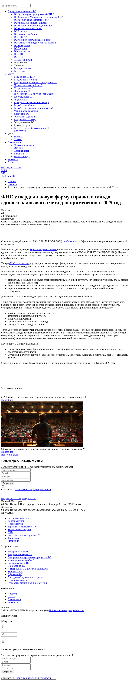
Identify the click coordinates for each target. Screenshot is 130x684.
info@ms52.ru (29, 498)
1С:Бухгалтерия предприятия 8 (34, 14)
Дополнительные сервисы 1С (24, 535)
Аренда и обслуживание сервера (31, 102)
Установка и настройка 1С (28, 85)
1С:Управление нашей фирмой (30, 22)
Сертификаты (21, 150)
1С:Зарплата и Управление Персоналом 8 (39, 17)
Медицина (13, 540)
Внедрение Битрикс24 (26, 79)
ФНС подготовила (19, 263)
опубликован (70, 241)
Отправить (8, 483)
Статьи (18, 139)
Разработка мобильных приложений (33, 108)
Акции (11, 162)
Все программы (22, 68)
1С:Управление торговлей (28, 28)
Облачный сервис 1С (25, 116)
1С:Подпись (20, 48)
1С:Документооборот (25, 34)
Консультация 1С (23, 96)
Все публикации (10, 454)
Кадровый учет (16, 521)
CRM (10, 532)
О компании (14, 142)
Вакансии (19, 153)
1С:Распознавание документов (36, 42)
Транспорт (13, 538)
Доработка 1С (21, 113)
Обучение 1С (21, 99)
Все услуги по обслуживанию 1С (32, 128)
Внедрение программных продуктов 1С (35, 82)
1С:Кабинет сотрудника (32, 39)
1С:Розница (20, 31)
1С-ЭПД (18, 56)
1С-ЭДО (18, 54)
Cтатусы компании (24, 145)
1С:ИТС (21, 37)
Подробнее (7, 400)
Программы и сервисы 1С (22, 11)
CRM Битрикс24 (23, 59)
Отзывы (18, 148)
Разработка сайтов (24, 105)
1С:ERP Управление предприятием (33, 25)
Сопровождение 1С (24, 88)
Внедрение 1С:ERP (24, 76)
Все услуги (20, 130)
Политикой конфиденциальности (33, 489)
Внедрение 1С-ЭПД (25, 119)
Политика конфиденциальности (66, 610)
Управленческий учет (19, 529)
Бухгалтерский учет (18, 518)
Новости (18, 136)
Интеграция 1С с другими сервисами (34, 93)
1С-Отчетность (22, 51)
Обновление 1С (22, 91)
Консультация (15, 571)
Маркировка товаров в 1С (28, 111)
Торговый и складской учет (22, 526)
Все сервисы (21, 71)
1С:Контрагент (22, 45)
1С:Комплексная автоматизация (31, 19)
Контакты (13, 159)
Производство (15, 523)
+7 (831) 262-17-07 (11, 167)
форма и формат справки (43, 249)
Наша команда (21, 156)
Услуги (11, 74)
